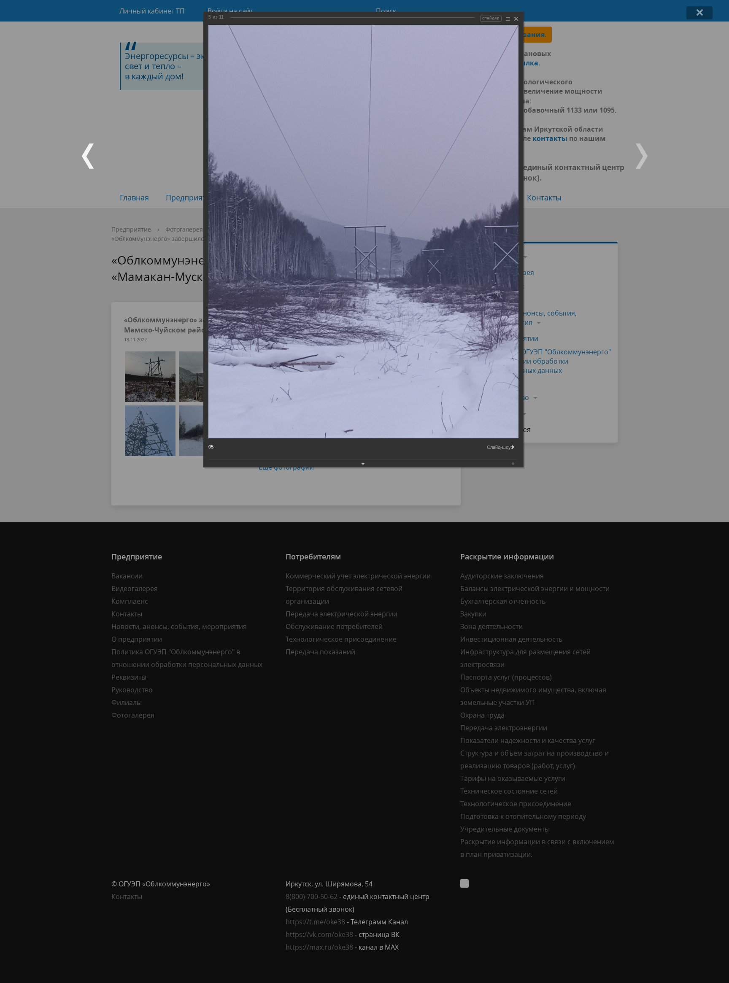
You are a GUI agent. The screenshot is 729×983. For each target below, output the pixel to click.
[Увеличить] (508, 19)
